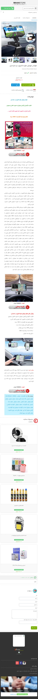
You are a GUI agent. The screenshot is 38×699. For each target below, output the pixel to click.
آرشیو (30, 421)
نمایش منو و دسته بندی (29, 8)
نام (36, 595)
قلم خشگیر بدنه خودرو (18, 505)
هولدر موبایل (16, 402)
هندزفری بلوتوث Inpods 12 (18, 475)
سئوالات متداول (33, 668)
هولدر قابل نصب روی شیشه (26, 413)
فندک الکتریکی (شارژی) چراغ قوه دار (19, 535)
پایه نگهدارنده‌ (25, 405)
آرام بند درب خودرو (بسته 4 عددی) (19, 445)
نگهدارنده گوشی (11, 405)
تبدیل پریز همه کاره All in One (19, 565)
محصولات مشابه (26, 17)
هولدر (18, 396)
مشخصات (34, 17)
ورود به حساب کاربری (22, 694)
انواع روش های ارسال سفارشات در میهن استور (27, 671)
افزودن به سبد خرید (26, 84)
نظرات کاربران (17, 17)
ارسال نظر (34, 627)
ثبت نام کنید (13, 694)
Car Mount (9, 396)
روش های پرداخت (33, 673)
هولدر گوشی (23, 402)
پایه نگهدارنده (24, 396)
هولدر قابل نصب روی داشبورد (15, 410)
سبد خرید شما (8, 8)
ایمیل (36, 601)
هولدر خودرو (30, 399)
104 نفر (14, 84)
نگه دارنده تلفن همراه (20, 399)
